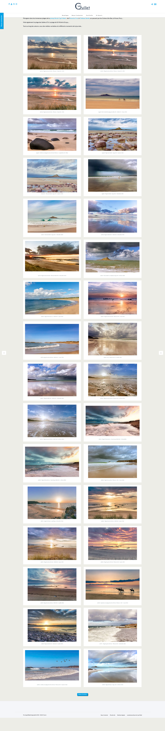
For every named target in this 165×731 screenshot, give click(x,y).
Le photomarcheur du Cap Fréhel (134, 715)
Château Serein (85, 18)
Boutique (65, 15)
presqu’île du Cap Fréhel (58, 18)
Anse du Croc (74, 18)
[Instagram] (16, 4)
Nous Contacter (77, 15)
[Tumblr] (13, 4)
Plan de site (112, 715)
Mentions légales (121, 715)
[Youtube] (11, 4)
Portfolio (89, 15)
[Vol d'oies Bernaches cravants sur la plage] (52, 668)
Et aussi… (99, 15)
